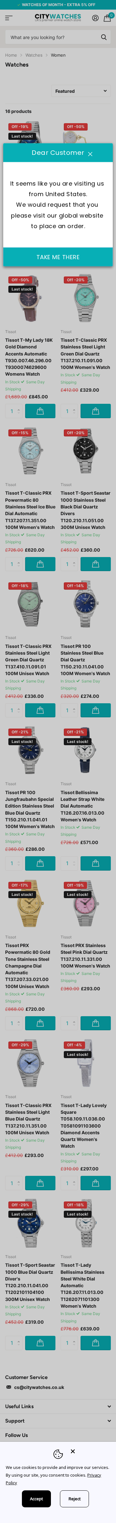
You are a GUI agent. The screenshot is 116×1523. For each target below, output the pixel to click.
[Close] (89, 1451)
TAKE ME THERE (58, 257)
